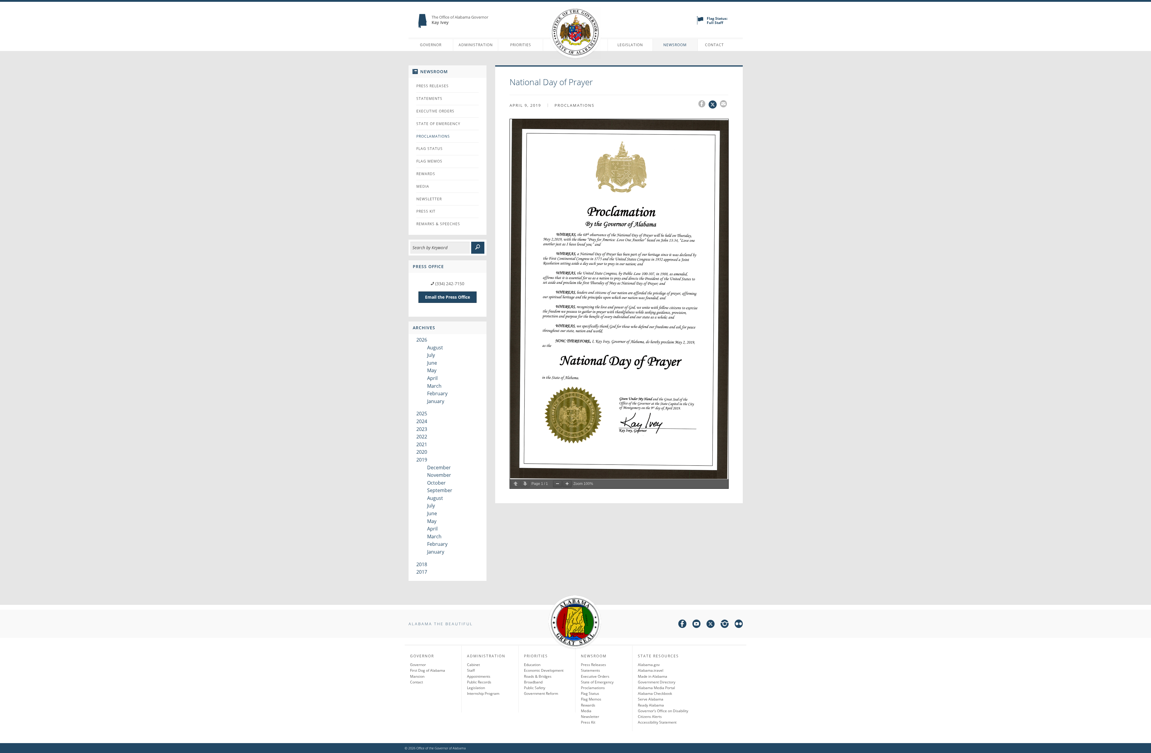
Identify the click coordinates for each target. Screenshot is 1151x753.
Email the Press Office (447, 297)
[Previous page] (515, 483)
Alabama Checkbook (655, 693)
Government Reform (541, 693)
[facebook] (682, 624)
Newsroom (675, 44)
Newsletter (429, 199)
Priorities (520, 44)
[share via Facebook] (703, 104)
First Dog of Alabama (427, 670)
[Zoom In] (567, 483)
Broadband (533, 682)
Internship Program (483, 693)
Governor (431, 44)
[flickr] (739, 624)
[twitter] (710, 624)
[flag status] (700, 23)
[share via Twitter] (714, 104)
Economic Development (544, 670)
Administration (476, 44)
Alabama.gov (649, 664)
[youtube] (696, 624)
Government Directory (656, 682)
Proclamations (433, 136)
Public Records (479, 682)
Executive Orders (435, 111)
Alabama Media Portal (656, 687)
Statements (429, 98)
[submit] (477, 248)
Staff (471, 670)
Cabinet (473, 664)
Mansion (417, 676)
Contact (714, 44)
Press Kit (426, 211)
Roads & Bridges (538, 676)
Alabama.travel (650, 670)
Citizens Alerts (650, 716)
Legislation (630, 44)
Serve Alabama (650, 699)
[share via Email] (724, 104)
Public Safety (534, 687)
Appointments (478, 676)
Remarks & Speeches (438, 223)
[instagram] (725, 624)
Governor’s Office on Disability (663, 710)
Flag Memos (429, 161)
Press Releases (432, 85)
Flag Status (429, 148)
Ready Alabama (651, 705)
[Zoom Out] (557, 483)
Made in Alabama (652, 676)
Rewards (425, 173)
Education (532, 664)
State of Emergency (438, 123)
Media (422, 186)
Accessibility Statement (657, 722)
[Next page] (525, 483)
